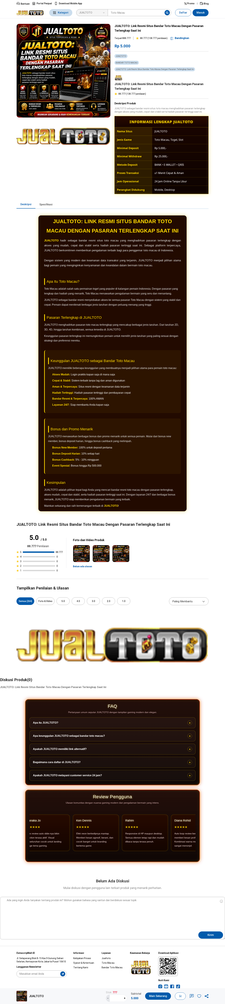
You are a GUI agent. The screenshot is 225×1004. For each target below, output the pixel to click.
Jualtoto (106, 958)
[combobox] (189, 601)
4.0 (78, 601)
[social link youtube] (166, 986)
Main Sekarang (158, 996)
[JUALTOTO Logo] (30, 13)
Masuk (201, 12)
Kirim (211, 935)
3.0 (93, 601)
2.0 (108, 601)
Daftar (183, 12)
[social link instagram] (160, 986)
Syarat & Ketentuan (83, 963)
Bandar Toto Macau (112, 967)
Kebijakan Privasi (82, 958)
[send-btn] (62, 974)
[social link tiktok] (178, 986)
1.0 (123, 601)
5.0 (63, 601)
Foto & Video (45, 601)
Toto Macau (108, 963)
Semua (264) (25, 601)
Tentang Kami (80, 967)
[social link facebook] (172, 986)
